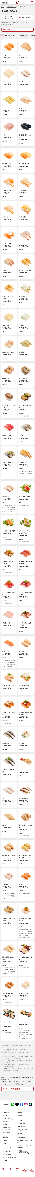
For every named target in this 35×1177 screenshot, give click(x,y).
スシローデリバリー (7, 1118)
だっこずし (5, 1161)
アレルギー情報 (6, 1130)
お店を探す (6, 1137)
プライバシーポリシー (23, 1130)
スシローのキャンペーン (9, 1157)
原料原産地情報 (6, 1132)
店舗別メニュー (6, 1127)
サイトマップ (20, 1120)
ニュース (5, 1143)
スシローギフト (7, 1154)
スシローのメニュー (11, 6)
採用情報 (19, 1116)
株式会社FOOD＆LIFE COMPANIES (22, 1152)
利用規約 (19, 1133)
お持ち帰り (6, 1112)
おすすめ (5, 1140)
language (5, 2)
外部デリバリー (6, 1121)
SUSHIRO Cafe (7, 1148)
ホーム (2, 6)
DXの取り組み (21, 1138)
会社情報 (19, 1112)
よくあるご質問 (21, 1123)
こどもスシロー (7, 1151)
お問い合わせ (21, 1127)
